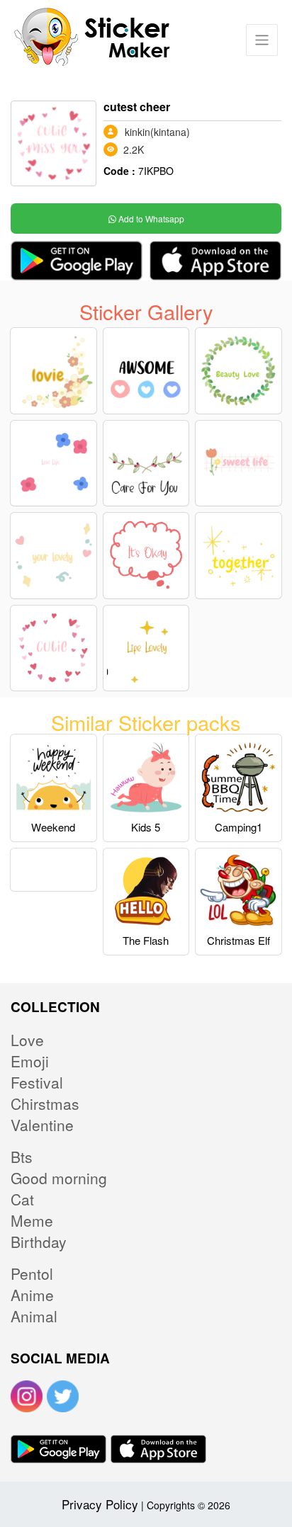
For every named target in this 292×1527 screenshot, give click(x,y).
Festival (37, 1082)
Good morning (59, 1177)
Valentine (42, 1124)
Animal (34, 1316)
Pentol (32, 1273)
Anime (32, 1294)
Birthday (39, 1241)
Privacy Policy (100, 1504)
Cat (22, 1199)
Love (27, 1039)
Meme (32, 1220)
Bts (22, 1156)
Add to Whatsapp (150, 218)
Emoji (30, 1061)
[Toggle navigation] (262, 40)
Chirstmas (45, 1103)
